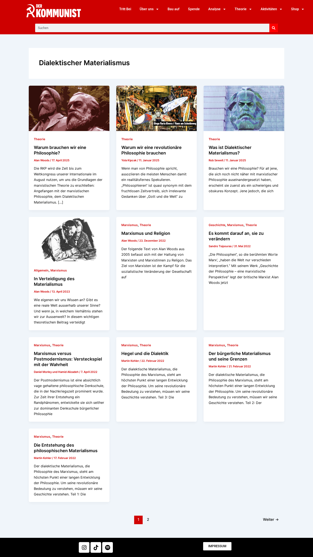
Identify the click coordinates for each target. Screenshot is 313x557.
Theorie (241, 9)
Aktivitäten (269, 9)
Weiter (271, 519)
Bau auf (173, 9)
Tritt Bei (125, 9)
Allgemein (41, 270)
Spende (194, 9)
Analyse (214, 9)
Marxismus (58, 270)
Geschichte (217, 225)
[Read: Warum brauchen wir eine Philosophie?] (69, 108)
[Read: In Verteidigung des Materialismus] (69, 239)
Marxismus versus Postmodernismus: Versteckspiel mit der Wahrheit (68, 359)
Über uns (147, 9)
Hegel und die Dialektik (144, 353)
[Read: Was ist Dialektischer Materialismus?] (244, 108)
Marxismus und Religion (145, 233)
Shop (295, 9)
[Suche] (273, 28)
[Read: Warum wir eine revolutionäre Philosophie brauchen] (156, 108)
